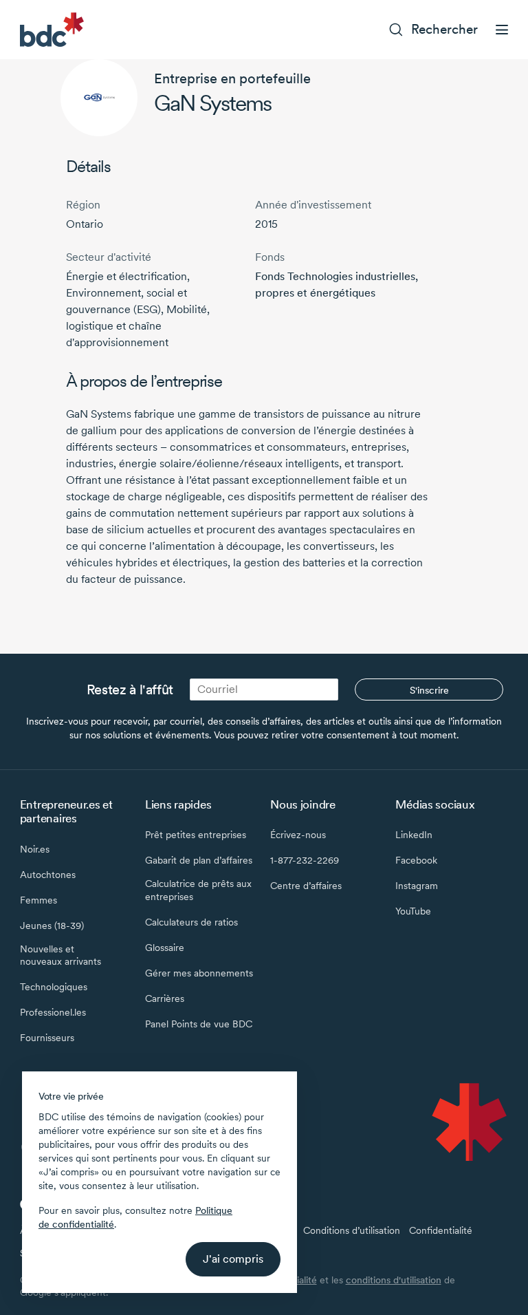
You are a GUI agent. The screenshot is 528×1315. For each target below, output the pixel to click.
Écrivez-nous (298, 834)
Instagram (416, 885)
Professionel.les (53, 1012)
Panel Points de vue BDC (198, 1023)
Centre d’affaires (306, 885)
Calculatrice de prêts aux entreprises (198, 889)
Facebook (416, 860)
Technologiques (53, 986)
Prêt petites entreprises (195, 834)
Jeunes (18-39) (52, 925)
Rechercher (444, 29)
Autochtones (48, 874)
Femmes (38, 900)
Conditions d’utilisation (351, 1230)
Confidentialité (440, 1230)
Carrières (164, 998)
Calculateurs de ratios (191, 922)
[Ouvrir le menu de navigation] (502, 29)
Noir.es (35, 849)
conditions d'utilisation (393, 1279)
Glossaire (164, 947)
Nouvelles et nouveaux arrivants (60, 955)
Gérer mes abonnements (199, 973)
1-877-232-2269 (304, 860)
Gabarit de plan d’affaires (198, 860)
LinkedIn (413, 834)
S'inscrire (429, 690)
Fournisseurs (47, 1037)
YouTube (413, 911)
